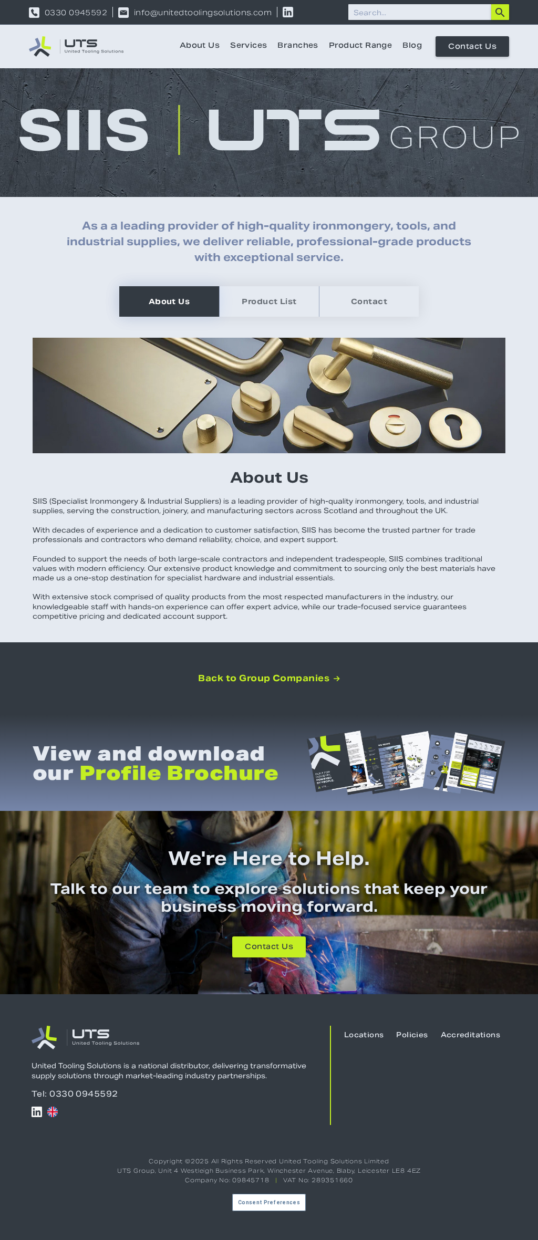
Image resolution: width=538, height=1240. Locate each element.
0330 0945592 (76, 12)
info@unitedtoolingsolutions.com (203, 12)
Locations (364, 1035)
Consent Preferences (269, 1202)
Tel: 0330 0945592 (75, 1094)
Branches (297, 46)
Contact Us (472, 47)
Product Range (360, 46)
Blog (412, 46)
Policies (412, 1035)
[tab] (169, 301)
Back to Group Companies (269, 678)
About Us (200, 46)
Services (248, 46)
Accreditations (470, 1035)
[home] (76, 46)
